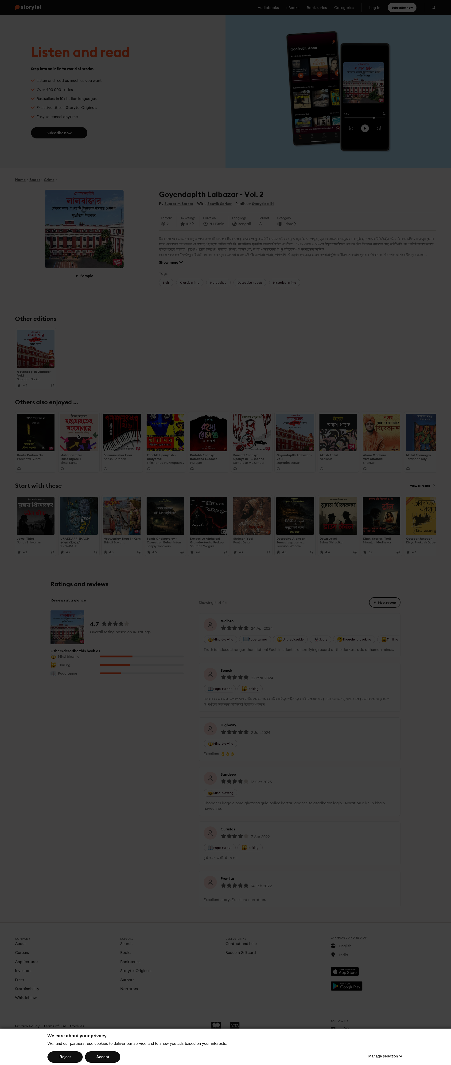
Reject (65, 1057)
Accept (102, 1057)
